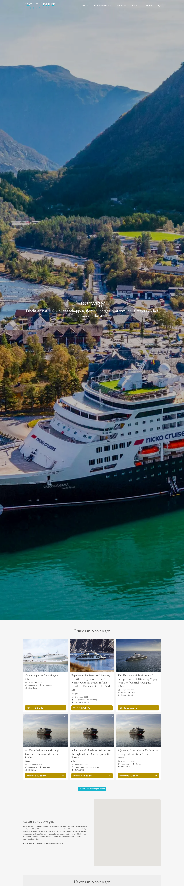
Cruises (84, 5)
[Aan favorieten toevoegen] (65, 642)
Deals (135, 5)
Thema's (121, 5)
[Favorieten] (159, 6)
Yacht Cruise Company (39, 5)
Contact (149, 5)
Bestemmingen (102, 5)
